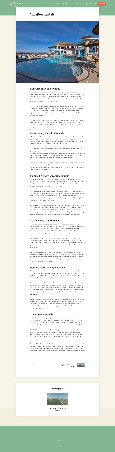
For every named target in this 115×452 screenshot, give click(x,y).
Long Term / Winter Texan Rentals (57, 409)
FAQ (86, 4)
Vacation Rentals (62, 4)
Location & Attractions (76, 4)
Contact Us (93, 4)
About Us (52, 4)
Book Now (102, 3)
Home (45, 4)
